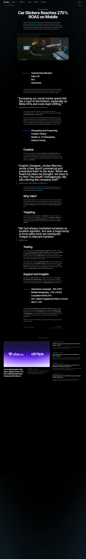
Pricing (29, 2)
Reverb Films (39, 190)
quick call (55, 319)
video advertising (32, 154)
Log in (79, 2)
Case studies (11, 5)
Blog (5, 5)
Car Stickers (34, 22)
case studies (29, 321)
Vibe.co (42, 203)
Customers (36, 2)
